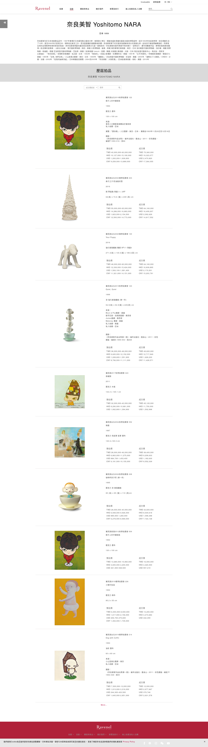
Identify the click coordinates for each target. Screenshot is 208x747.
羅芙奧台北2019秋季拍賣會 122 (119, 97)
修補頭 (108, 376)
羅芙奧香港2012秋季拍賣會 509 (119, 531)
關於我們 (99, 9)
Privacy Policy (129, 741)
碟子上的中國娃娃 (113, 101)
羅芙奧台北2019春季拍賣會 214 (119, 634)
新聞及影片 (114, 9)
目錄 (71, 9)
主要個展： (41, 54)
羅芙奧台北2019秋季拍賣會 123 (119, 286)
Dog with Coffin (112, 638)
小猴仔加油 (110, 585)
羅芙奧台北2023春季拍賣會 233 (119, 178)
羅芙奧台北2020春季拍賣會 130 (119, 234)
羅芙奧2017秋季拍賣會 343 (117, 373)
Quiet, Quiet (111, 289)
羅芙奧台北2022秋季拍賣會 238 (119, 474)
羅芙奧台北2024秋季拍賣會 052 (119, 422)
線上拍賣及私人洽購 (134, 9)
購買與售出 (84, 9)
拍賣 (61, 9)
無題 (107, 425)
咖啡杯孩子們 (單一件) (115, 477)
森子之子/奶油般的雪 (114, 181)
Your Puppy (111, 237)
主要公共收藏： (61, 48)
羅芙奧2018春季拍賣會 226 (117, 581)
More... (104, 705)
